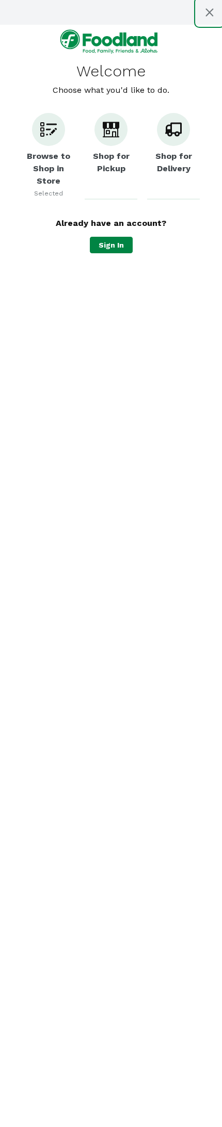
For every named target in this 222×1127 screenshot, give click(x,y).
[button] (48, 156)
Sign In (111, 245)
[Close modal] (209, 12)
